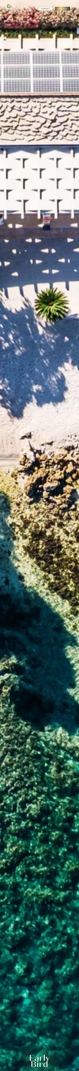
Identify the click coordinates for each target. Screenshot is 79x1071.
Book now (63, 9)
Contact (45, 9)
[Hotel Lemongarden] (9, 9)
